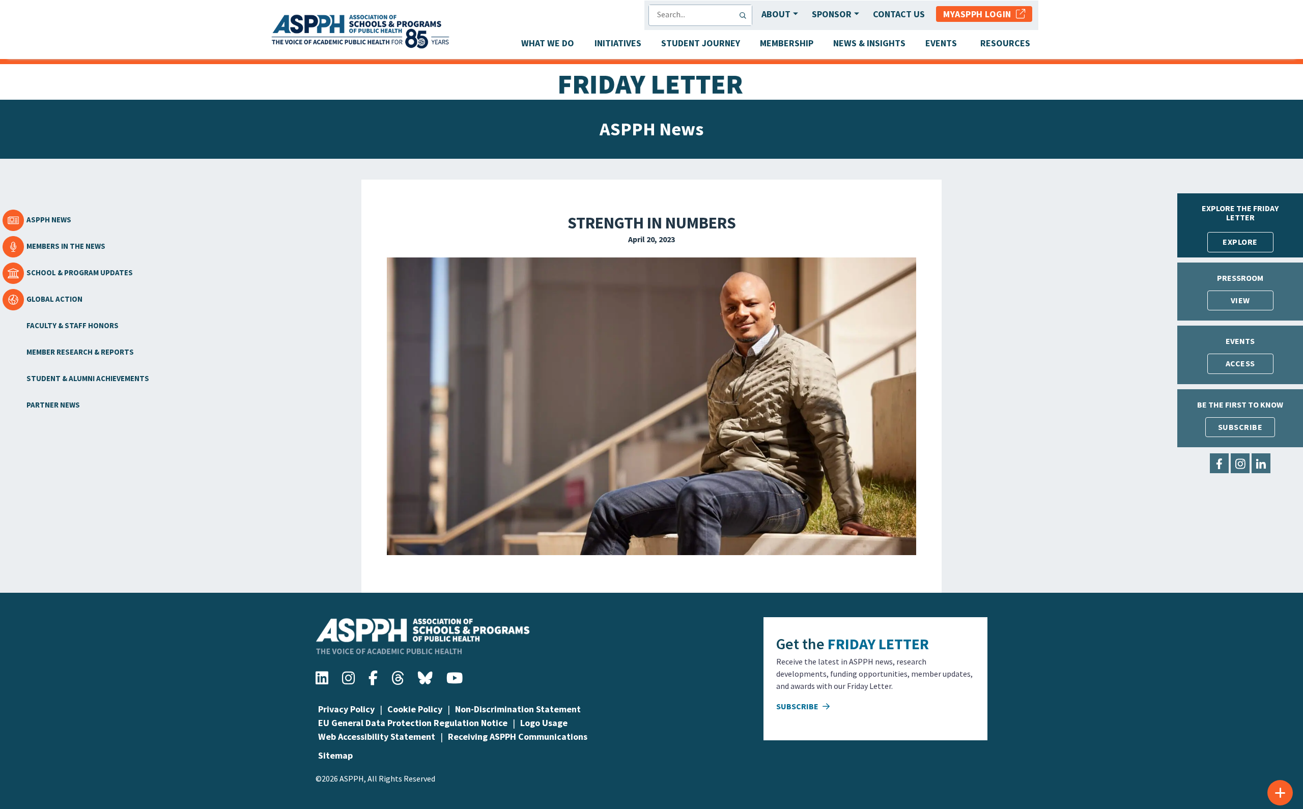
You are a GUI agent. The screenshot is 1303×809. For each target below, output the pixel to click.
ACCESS (1240, 363)
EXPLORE (1240, 242)
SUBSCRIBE (1240, 427)
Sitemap (335, 755)
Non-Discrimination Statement (518, 709)
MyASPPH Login (979, 14)
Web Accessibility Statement (376, 736)
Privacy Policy (346, 709)
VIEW (1240, 300)
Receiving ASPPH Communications (517, 736)
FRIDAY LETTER (878, 643)
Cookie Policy (414, 709)
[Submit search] (745, 15)
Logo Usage (544, 723)
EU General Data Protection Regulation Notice (412, 723)
